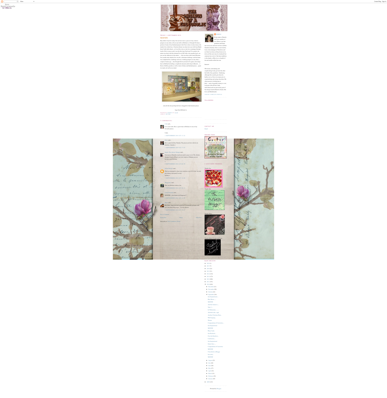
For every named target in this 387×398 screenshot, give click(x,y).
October (210, 292)
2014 (208, 274)
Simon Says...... (212, 344)
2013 (208, 276)
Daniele (218, 34)
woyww (168, 114)
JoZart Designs (169, 168)
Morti (166, 202)
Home (181, 217)
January (210, 379)
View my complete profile (213, 94)
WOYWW (210, 302)
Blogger (219, 388)
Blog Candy (211, 331)
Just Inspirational (212, 325)
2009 (208, 382)
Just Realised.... (212, 333)
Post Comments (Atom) (174, 221)
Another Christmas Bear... (215, 315)
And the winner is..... (213, 304)
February (210, 376)
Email (206, 129)
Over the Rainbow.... (213, 336)
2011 (208, 282)
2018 (208, 263)
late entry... (211, 354)
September (211, 294)
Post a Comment (164, 214)
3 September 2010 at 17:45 (175, 147)
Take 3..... (210, 307)
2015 (208, 271)
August (210, 360)
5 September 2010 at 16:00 (175, 178)
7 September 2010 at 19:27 (175, 210)
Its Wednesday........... (213, 310)
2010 (208, 284)
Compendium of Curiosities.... (216, 323)
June (209, 365)
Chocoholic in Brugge (214, 352)
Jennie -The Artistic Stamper (172, 152)
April (209, 371)
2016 (208, 268)
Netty (166, 140)
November (211, 289)
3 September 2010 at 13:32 (175, 135)
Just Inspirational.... (213, 297)
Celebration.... (211, 339)
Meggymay (168, 182)
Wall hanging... (212, 318)
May (209, 368)
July (209, 363)
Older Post (199, 217)
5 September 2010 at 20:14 (175, 188)
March (210, 373)
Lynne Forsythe (169, 192)
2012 (208, 279)
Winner (210, 320)
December (211, 286)
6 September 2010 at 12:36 (175, 198)
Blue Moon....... (212, 299)
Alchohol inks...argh (213, 312)
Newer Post (163, 217)
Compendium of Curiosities (215, 346)
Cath (166, 124)
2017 (208, 266)
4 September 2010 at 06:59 (175, 164)
